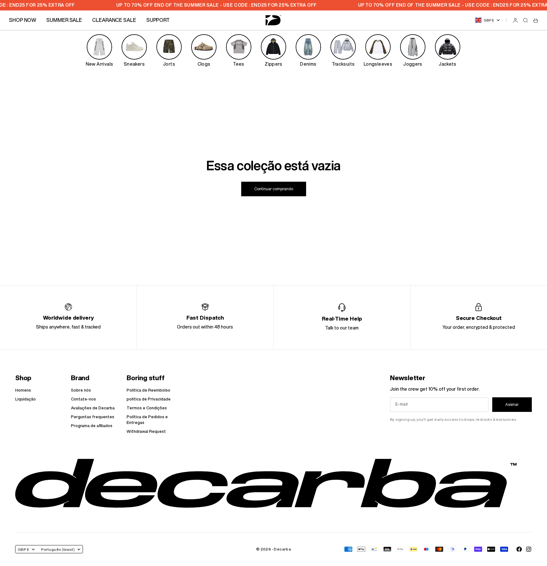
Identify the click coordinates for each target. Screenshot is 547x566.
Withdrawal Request (146, 431)
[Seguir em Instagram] (528, 549)
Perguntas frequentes (92, 417)
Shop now (22, 20)
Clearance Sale (114, 20)
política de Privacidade (149, 399)
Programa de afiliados (91, 426)
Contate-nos (83, 399)
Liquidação (25, 399)
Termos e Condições (147, 408)
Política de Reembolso (148, 390)
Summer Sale (64, 20)
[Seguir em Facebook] (519, 549)
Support (158, 20)
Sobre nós (81, 390)
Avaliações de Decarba (93, 408)
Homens (23, 390)
